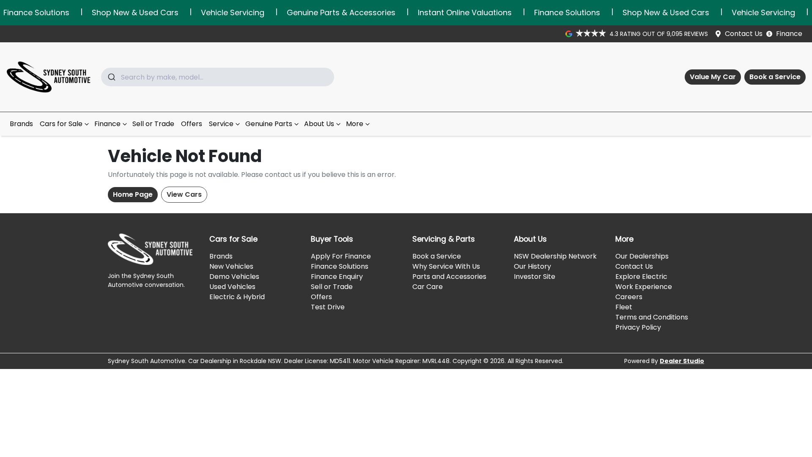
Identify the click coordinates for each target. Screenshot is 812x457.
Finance (789, 34)
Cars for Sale (61, 124)
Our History (532, 266)
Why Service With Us (446, 266)
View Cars (184, 194)
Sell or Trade (153, 124)
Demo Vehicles (234, 276)
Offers (191, 124)
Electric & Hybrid (237, 297)
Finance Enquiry (337, 276)
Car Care (427, 287)
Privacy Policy (638, 327)
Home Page (133, 194)
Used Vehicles (232, 287)
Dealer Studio (682, 361)
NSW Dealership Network (555, 256)
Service (221, 124)
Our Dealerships (642, 256)
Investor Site (534, 276)
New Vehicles (231, 266)
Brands (21, 124)
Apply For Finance (341, 256)
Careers (628, 297)
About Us (319, 124)
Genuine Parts (268, 124)
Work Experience (643, 287)
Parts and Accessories (449, 276)
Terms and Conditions (651, 317)
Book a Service (775, 77)
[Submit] (111, 77)
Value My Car (713, 77)
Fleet (623, 307)
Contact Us (744, 34)
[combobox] (217, 77)
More (354, 124)
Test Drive (328, 307)
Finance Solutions (339, 266)
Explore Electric (641, 276)
